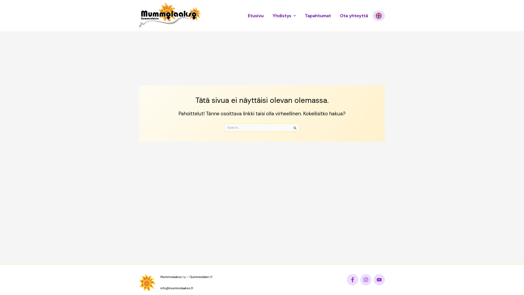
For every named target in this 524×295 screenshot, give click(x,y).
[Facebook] (352, 279)
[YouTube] (379, 279)
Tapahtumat (318, 16)
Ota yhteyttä (354, 16)
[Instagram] (366, 279)
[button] (293, 15)
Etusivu (256, 16)
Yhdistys (282, 16)
